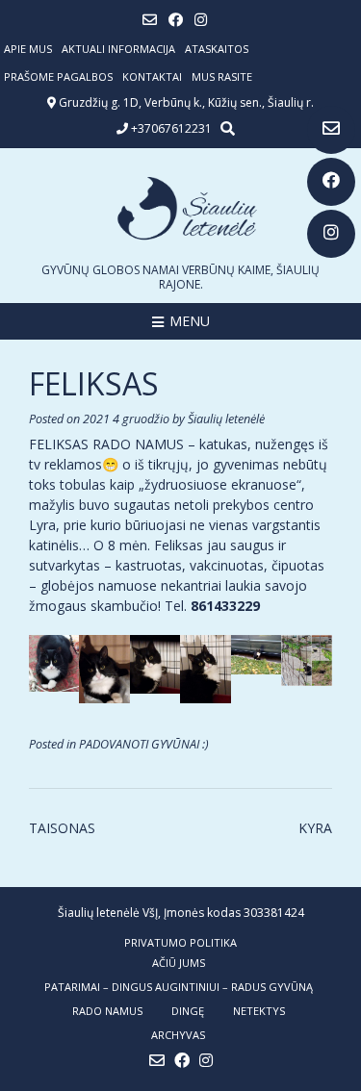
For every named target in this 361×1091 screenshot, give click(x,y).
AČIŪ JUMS (178, 962)
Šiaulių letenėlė (226, 419)
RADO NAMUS (107, 1010)
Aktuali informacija (118, 48)
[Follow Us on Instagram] (331, 234)
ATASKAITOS (216, 48)
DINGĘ (187, 1010)
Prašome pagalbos (58, 76)
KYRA (315, 828)
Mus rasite (222, 76)
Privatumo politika (180, 942)
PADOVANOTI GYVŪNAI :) (144, 744)
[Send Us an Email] (331, 130)
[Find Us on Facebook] (331, 182)
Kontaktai (152, 76)
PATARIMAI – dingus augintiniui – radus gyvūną (178, 986)
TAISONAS (62, 828)
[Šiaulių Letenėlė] (180, 208)
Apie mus (28, 48)
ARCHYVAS (178, 1035)
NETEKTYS (259, 1010)
